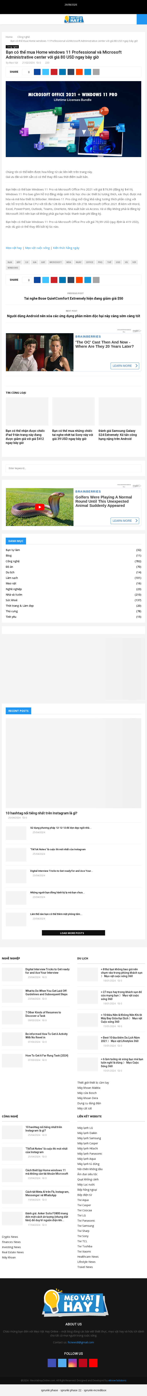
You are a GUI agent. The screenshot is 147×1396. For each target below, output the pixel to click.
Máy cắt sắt (84, 1108)
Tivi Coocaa (84, 1210)
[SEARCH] (137, 468)
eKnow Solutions (117, 1380)
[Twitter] (62, 1363)
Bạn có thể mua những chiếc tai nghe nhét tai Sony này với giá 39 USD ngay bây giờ (72, 435)
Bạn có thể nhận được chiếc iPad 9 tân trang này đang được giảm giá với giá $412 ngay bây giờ (25, 436)
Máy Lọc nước (86, 1184)
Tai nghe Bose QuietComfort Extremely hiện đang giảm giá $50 (73, 298)
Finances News (11, 1242)
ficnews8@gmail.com (81, 1342)
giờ (43, 262)
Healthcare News (88, 1256)
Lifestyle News (86, 1262)
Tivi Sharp (83, 1231)
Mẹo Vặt (13, 62)
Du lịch (10, 572)
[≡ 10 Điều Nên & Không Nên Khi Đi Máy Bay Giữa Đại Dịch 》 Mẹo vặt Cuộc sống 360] (87, 1020)
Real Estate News (13, 1252)
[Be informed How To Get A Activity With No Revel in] (12, 1039)
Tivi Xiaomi (84, 1251)
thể (109, 262)
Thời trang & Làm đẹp (20, 605)
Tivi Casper (84, 1205)
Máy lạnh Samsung (89, 1138)
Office (89, 262)
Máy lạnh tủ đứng (88, 1164)
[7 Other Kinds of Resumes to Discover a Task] (12, 1017)
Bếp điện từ (84, 1195)
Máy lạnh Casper (87, 1143)
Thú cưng (12, 611)
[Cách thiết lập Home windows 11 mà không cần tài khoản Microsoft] (12, 1175)
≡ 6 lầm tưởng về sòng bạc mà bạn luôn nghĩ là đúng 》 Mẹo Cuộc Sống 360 (122, 1063)
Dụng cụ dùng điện (89, 1103)
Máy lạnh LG (85, 1128)
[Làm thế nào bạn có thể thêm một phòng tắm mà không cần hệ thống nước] (16, 919)
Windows (13, 267)
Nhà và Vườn (14, 594)
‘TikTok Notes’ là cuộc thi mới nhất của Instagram (58, 849)
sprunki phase (49, 1390)
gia (34, 262)
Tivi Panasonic (86, 1220)
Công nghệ (12, 46)
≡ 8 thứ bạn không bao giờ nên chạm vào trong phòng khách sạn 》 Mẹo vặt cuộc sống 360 (121, 973)
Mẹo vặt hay (14, 248)
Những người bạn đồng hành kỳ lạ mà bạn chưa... (57, 892)
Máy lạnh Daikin (87, 1133)
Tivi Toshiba (84, 1246)
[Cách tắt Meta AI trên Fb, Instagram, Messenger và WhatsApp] (12, 1197)
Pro (100, 262)
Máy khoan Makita (88, 1088)
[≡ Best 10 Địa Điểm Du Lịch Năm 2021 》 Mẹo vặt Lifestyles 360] (87, 1043)
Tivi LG (81, 1215)
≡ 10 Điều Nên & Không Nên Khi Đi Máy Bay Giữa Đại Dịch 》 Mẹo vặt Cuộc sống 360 (121, 1018)
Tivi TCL (82, 1241)
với (134, 262)
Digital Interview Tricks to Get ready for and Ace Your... (61, 870)
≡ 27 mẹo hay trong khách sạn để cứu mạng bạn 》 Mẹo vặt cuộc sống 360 (121, 995)
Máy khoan (9, 1257)
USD (118, 262)
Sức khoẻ (11, 600)
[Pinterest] (83, 1363)
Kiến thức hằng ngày (66, 248)
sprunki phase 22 (70, 1390)
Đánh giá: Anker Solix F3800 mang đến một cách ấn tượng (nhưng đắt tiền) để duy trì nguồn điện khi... (46, 1217)
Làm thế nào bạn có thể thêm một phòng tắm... (56, 914)
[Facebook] (52, 1363)
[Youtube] (93, 1363)
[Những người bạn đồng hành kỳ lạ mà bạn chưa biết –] (16, 898)
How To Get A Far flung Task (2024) (46, 1055)
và (126, 262)
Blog (9, 555)
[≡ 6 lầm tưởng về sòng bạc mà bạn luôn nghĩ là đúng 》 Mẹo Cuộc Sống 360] (87, 1064)
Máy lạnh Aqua (86, 1159)
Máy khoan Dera (87, 1098)
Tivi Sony (82, 1236)
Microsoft (56, 262)
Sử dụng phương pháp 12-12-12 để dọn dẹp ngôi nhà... (60, 827)
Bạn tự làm (13, 550)
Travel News (85, 1267)
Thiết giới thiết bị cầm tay (93, 1082)
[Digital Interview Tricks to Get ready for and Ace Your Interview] (16, 876)
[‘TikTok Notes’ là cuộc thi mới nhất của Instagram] (16, 855)
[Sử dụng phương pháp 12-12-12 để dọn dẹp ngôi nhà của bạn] (16, 833)
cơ (26, 262)
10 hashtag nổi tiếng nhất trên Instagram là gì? (41, 813)
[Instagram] (72, 1363)
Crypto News (10, 1237)
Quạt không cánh (88, 1179)
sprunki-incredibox (95, 1390)
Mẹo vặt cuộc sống (38, 248)
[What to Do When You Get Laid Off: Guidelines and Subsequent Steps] (12, 996)
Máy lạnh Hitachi (87, 1148)
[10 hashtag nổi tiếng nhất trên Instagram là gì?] (73, 763)
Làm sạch (12, 578)
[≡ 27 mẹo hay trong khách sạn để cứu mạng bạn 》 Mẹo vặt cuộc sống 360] (87, 997)
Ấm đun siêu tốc (87, 1174)
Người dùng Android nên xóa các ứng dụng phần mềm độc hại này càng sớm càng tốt (73, 316)
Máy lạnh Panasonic (89, 1153)
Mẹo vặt (11, 583)
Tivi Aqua (83, 1200)
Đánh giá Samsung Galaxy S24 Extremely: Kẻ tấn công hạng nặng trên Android (118, 435)
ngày (78, 262)
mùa (68, 262)
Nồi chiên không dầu (90, 1169)
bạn (10, 262)
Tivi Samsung (85, 1225)
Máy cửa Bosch (87, 1093)
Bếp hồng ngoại (87, 1189)
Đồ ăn (9, 567)
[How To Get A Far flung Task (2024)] (12, 1061)
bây (18, 262)
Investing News (11, 1247)
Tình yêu (11, 617)
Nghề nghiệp (14, 589)
